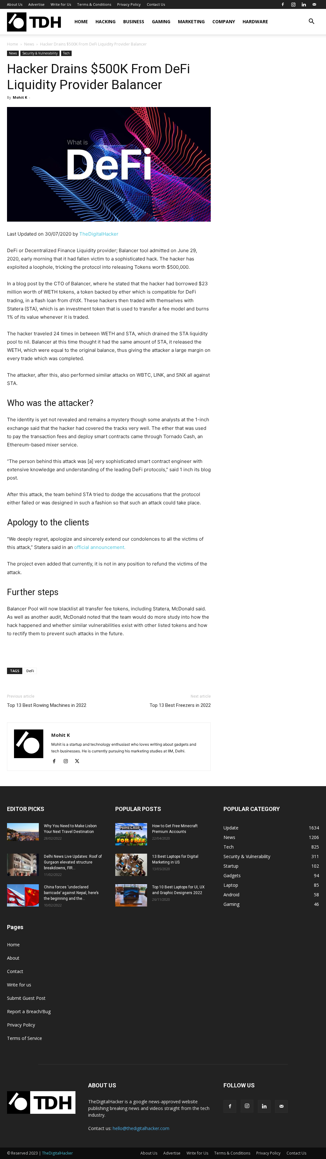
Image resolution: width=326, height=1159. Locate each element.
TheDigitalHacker (98, 234)
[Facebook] (282, 4)
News (29, 44)
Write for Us (61, 4)
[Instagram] (293, 4)
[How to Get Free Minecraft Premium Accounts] (131, 834)
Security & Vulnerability (40, 53)
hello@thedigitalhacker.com (141, 1128)
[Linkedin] (303, 4)
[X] (79, 761)
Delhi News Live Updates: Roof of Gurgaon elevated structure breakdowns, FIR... (73, 862)
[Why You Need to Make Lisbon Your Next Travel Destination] (23, 832)
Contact (15, 971)
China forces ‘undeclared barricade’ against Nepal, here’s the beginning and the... (71, 893)
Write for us (19, 985)
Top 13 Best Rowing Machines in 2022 (46, 705)
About (13, 958)
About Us (14, 4)
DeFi (30, 670)
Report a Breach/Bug (29, 1011)
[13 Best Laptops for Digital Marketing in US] (131, 865)
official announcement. (99, 547)
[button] (311, 22)
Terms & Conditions (94, 4)
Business (133, 21)
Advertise (36, 4)
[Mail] (314, 4)
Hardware (255, 21)
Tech (66, 53)
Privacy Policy (129, 4)
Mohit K (20, 97)
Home (81, 21)
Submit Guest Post (26, 998)
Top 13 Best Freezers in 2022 (180, 705)
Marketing (191, 21)
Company (223, 21)
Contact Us (156, 4)
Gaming (161, 21)
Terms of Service (24, 1038)
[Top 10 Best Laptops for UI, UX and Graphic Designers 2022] (131, 895)
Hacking (106, 21)
